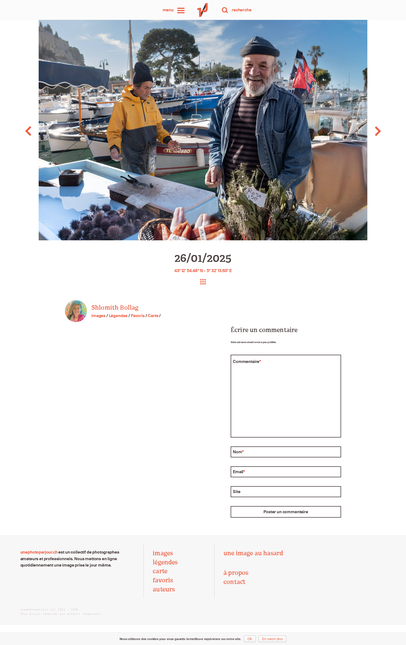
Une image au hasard (253, 553)
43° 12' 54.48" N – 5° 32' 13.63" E (203, 270)
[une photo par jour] (203, 10)
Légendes (118, 315)
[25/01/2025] (40, 131)
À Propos (235, 573)
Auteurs (164, 589)
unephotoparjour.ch (39, 552)
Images (98, 315)
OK (249, 639)
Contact (234, 582)
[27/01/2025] (366, 131)
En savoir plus (272, 639)
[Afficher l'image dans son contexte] (203, 281)
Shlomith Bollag (114, 308)
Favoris (138, 315)
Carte (153, 315)
